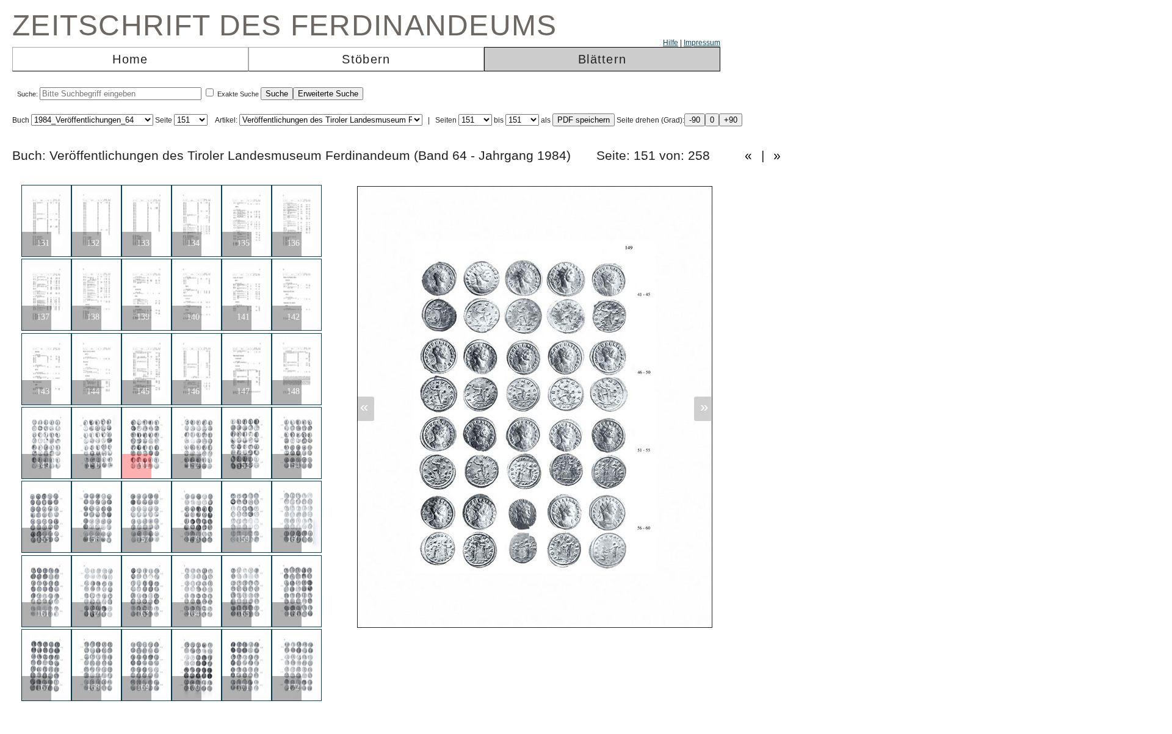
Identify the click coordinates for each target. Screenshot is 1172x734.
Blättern (602, 59)
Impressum (702, 42)
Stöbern (366, 59)
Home (130, 59)
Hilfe (670, 42)
